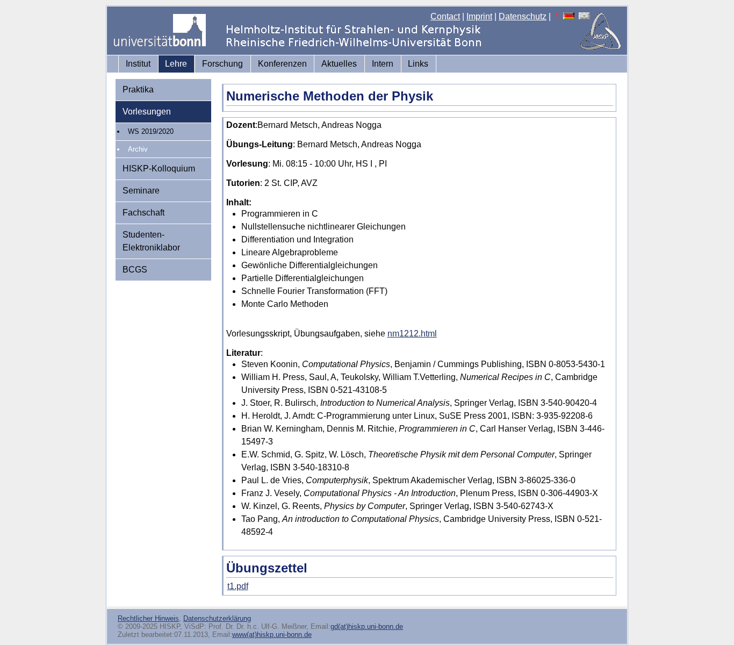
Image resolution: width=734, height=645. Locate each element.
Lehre (176, 63)
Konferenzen (282, 63)
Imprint (479, 16)
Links (418, 63)
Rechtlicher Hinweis (148, 618)
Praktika (138, 89)
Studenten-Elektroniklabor (151, 241)
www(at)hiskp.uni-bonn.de (272, 634)
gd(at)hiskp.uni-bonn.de (366, 626)
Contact (445, 16)
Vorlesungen (147, 111)
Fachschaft (143, 212)
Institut (138, 63)
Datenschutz (522, 16)
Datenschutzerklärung (217, 618)
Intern (382, 63)
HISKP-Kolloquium (159, 168)
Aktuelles (339, 63)
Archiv (138, 149)
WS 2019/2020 (151, 131)
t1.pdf (237, 586)
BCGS (135, 269)
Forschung (222, 63)
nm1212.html (412, 333)
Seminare (141, 190)
